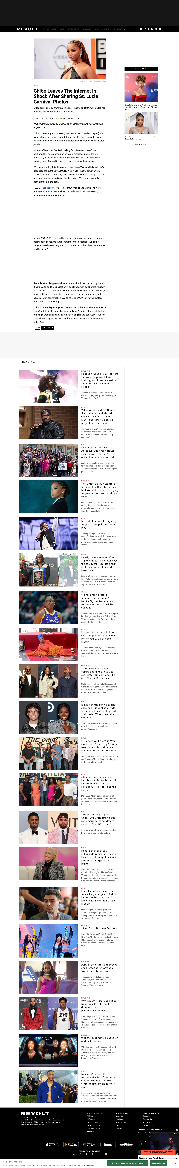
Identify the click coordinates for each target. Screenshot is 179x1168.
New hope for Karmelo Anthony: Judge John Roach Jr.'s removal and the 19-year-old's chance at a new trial (99, 452)
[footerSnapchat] (86, 1155)
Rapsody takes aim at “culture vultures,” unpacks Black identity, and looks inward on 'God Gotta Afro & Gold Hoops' (99, 380)
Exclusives (87, 29)
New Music (85, 371)
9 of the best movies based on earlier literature (99, 1039)
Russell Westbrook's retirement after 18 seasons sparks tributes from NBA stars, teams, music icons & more (98, 1080)
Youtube (160, 29)
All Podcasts (91, 1119)
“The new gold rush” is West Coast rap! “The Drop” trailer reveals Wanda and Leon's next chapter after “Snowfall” (99, 745)
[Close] (175, 1163)
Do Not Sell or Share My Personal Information (127, 1163)
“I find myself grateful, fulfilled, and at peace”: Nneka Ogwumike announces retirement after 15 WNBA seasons (99, 601)
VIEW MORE (140, 144)
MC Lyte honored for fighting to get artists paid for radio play (99, 524)
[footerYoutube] (105, 1155)
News (96, 29)
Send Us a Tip (121, 1122)
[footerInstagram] (73, 1155)
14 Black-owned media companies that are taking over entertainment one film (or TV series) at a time (98, 673)
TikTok (145, 29)
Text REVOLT (148, 1122)
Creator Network (93, 1128)
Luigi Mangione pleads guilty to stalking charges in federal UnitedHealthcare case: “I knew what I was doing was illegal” (99, 897)
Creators (105, 29)
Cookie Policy (90, 1165)
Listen (62, 29)
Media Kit (119, 1125)
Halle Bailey (46, 188)
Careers (119, 1128)
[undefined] (141, 87)
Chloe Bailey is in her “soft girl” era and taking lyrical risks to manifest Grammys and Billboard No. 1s (141, 107)
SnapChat (148, 29)
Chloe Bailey (47, 328)
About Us (119, 1116)
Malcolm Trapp (42, 118)
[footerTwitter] (99, 1155)
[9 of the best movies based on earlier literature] (48, 1050)
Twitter (156, 29)
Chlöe (36, 133)
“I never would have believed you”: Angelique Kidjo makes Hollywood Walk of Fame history (98, 636)
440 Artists (91, 1132)
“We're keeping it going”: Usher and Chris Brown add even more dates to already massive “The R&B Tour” (98, 819)
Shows (46, 29)
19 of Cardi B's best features (99, 928)
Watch (54, 29)
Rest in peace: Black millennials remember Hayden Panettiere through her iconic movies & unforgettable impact (99, 857)
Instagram (141, 29)
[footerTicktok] (79, 1155)
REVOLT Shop (148, 1125)
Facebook (152, 29)
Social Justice (73, 29)
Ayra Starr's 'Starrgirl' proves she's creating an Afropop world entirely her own (99, 968)
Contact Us (147, 1119)
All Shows (90, 1116)
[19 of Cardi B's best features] (48, 941)
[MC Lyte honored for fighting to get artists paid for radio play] (48, 533)
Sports (84, 592)
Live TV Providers (93, 1122)
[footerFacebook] (92, 1155)
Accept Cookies (158, 1163)
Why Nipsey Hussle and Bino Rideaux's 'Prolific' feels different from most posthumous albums (99, 1005)
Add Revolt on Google (71, 118)
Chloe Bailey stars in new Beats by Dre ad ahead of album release (140, 138)
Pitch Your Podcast (94, 1125)
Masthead (119, 1119)
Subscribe (116, 29)
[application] (158, 1143)
